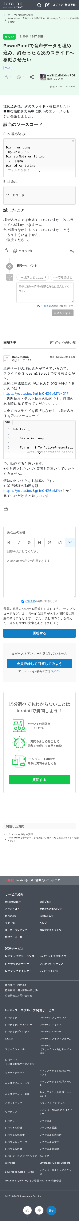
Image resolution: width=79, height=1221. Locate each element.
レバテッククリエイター (54, 956)
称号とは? (11, 916)
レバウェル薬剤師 (49, 1149)
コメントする (62, 313)
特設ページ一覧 (13, 937)
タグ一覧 (10, 923)
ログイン (57, 4)
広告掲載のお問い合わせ (18, 995)
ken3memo (20, 356)
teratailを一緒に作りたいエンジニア (38, 880)
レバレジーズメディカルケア (21, 1156)
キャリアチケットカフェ (18, 1083)
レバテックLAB (49, 971)
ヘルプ (43, 923)
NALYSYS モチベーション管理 (22, 1180)
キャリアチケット (15, 1072)
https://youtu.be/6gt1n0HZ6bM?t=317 (36, 393)
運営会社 (10, 985)
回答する (39, 633)
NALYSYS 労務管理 (50, 1180)
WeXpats (10, 1163)
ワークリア (11, 1111)
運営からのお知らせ (51, 909)
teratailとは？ (13, 901)
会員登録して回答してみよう (39, 663)
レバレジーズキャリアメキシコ (56, 1172)
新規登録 (70, 4)
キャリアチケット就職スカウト (56, 1083)
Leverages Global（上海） (20, 1172)
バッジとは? (12, 909)
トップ (6, 15)
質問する (39, 779)
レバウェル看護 (48, 1127)
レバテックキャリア (52, 963)
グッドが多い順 (65, 342)
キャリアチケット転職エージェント (56, 1094)
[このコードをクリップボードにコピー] (72, 141)
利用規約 (22, 985)
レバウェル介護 (13, 1127)
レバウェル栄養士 (49, 1142)
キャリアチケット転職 (17, 1094)
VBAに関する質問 (23, 15)
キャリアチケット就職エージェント (56, 1072)
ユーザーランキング (16, 930)
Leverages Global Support (55, 1163)
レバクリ (10, 1120)
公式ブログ (46, 901)
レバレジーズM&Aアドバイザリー (56, 1112)
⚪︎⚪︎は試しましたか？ (32, 277)
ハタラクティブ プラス (52, 1103)
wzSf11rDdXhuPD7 (61, 75)
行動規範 (46, 306)
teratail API (46, 916)
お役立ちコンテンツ (51, 930)
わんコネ (45, 1156)
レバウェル (46, 1120)
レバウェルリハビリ (16, 1142)
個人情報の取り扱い (28, 990)
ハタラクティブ (13, 1103)
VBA (7, 68)
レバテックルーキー (17, 963)
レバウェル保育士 (15, 1134)
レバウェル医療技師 (51, 1134)
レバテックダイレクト (18, 971)
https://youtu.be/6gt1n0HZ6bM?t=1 (33, 491)
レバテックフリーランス (20, 956)
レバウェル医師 (13, 1149)
